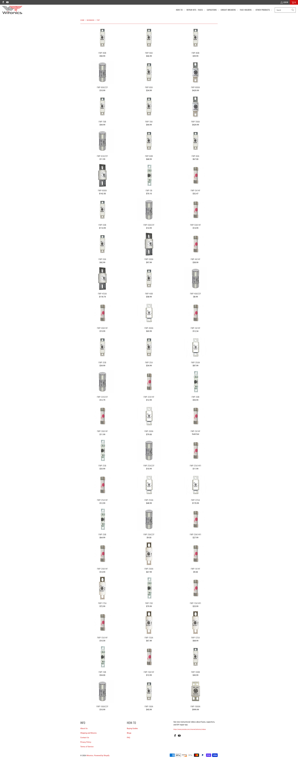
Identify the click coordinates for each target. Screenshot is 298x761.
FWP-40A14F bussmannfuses (102, 313)
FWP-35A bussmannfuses (149, 347)
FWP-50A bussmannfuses (102, 244)
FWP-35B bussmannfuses (102, 347)
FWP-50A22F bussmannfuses (149, 209)
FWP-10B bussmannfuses (102, 657)
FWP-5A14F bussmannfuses (195, 175)
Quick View (102, 43)
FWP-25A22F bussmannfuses (149, 450)
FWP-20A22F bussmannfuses (149, 519)
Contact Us (84, 737)
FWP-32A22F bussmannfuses (102, 381)
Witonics (89, 755)
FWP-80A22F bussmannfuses (102, 72)
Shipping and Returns (88, 733)
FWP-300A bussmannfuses (149, 416)
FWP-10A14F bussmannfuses (149, 657)
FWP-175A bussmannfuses (102, 588)
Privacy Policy (85, 742)
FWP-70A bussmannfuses (149, 106)
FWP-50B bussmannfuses (102, 209)
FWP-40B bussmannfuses (149, 278)
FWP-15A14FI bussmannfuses (195, 588)
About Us (84, 728)
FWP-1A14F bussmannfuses (195, 553)
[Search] (293, 10)
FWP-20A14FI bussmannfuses (195, 519)
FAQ (128, 737)
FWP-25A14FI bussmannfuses (195, 450)
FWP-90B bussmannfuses (102, 37)
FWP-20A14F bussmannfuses (102, 553)
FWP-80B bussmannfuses (195, 37)
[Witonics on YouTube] (7, 2)
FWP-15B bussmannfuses (149, 588)
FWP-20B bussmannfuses (102, 519)
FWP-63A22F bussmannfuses (102, 141)
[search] (285, 10)
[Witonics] (12, 10)
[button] (180, 10)
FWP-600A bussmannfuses (102, 175)
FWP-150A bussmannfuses (149, 622)
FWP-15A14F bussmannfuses (102, 622)
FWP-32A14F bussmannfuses (149, 381)
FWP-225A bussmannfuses (195, 485)
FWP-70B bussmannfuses (102, 106)
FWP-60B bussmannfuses (149, 141)
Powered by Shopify (101, 755)
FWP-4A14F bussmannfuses (195, 244)
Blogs (129, 733)
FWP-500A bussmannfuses (149, 244)
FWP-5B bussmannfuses (149, 175)
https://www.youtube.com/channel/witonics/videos (189, 729)
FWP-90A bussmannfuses (149, 37)
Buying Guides (132, 728)
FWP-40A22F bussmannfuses (195, 278)
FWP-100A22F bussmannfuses (102, 691)
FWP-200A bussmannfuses (149, 553)
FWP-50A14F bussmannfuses (195, 209)
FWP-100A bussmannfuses (149, 691)
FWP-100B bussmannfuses (195, 657)
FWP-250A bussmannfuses (149, 485)
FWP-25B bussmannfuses (102, 450)
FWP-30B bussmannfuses (195, 381)
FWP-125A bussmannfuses (195, 622)
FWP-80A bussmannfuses (149, 72)
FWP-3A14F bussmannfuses (195, 313)
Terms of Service (86, 747)
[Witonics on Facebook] (3, 2)
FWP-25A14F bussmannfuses (102, 485)
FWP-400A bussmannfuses (149, 313)
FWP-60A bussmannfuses (195, 141)
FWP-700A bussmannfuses (195, 106)
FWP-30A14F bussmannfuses (102, 416)
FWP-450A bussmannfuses (102, 278)
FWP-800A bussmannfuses (195, 72)
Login (285, 2)
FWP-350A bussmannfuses (195, 347)
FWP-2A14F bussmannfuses (195, 416)
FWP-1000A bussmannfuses (195, 691)
